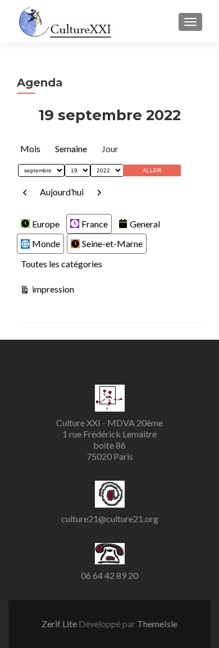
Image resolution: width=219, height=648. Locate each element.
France (94, 223)
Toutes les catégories (61, 263)
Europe (46, 223)
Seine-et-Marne (112, 243)
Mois (30, 148)
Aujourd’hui (62, 191)
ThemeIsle (157, 623)
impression (52, 288)
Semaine (71, 148)
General (145, 223)
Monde (46, 243)
